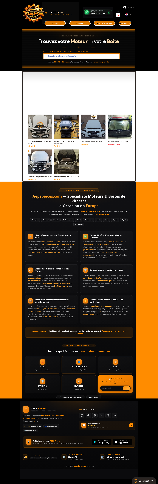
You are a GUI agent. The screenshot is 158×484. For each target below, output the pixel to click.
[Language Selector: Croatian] (128, 14)
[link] (118, 14)
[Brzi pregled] (40, 127)
